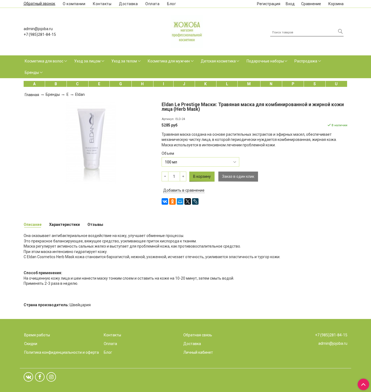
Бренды (32, 72)
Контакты (102, 4)
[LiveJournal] (195, 201)
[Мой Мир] (180, 201)
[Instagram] (51, 377)
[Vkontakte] (28, 377)
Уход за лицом (87, 61)
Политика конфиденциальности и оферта (61, 352)
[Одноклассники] (172, 201)
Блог (171, 4)
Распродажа (305, 61)
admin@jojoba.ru (38, 29)
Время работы (37, 335)
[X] (187, 201)
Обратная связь (197, 335)
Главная (32, 95)
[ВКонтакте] (165, 201)
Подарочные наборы (265, 61)
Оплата (152, 4)
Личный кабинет (198, 352)
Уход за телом (124, 61)
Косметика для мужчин (169, 61)
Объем (168, 153)
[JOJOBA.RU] (187, 30)
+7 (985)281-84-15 (40, 34)
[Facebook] (40, 377)
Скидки (30, 344)
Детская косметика (218, 61)
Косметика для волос (44, 61)
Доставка (128, 4)
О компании (74, 4)
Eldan (80, 94)
